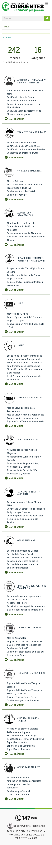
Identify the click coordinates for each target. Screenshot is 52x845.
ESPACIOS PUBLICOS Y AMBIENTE (28, 493)
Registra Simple (15, 278)
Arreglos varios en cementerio (22, 418)
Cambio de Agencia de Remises (23, 700)
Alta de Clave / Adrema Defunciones (25, 414)
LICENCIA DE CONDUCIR (29, 627)
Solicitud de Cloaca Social (20, 554)
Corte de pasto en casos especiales (25, 515)
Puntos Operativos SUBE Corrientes (25, 317)
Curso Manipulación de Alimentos (24, 233)
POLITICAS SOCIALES (27, 439)
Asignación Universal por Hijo (21, 142)
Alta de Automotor (16, 638)
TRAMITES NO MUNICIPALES (31, 132)
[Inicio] (23, 8)
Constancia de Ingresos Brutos (22, 152)
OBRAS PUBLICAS (26, 540)
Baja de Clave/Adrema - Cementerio (25, 421)
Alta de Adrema (15, 181)
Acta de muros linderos (19, 777)
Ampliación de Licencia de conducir (25, 641)
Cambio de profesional (18, 791)
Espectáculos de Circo (18, 742)
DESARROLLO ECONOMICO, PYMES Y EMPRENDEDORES (31, 259)
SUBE (20, 303)
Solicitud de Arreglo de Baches (22, 550)
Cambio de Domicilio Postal (21, 191)
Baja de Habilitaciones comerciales (25, 609)
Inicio (6, 27)
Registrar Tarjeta (15, 320)
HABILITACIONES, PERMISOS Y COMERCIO (31, 587)
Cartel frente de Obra (18, 794)
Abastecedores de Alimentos (21, 223)
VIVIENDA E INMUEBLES (29, 170)
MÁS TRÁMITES (16, 119)
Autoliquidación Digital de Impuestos (26, 606)
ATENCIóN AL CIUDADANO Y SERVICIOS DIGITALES (31, 81)
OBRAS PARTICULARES (28, 767)
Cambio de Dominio (17, 194)
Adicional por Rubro (17, 602)
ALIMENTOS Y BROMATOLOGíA (25, 214)
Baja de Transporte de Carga (21, 697)
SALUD (20, 345)
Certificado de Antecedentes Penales (26, 149)
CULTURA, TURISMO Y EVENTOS (28, 720)
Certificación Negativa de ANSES (23, 145)
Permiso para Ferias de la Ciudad (23, 275)
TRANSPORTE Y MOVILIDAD (31, 673)
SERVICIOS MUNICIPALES (29, 397)
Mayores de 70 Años (17, 313)
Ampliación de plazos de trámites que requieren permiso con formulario (24, 784)
